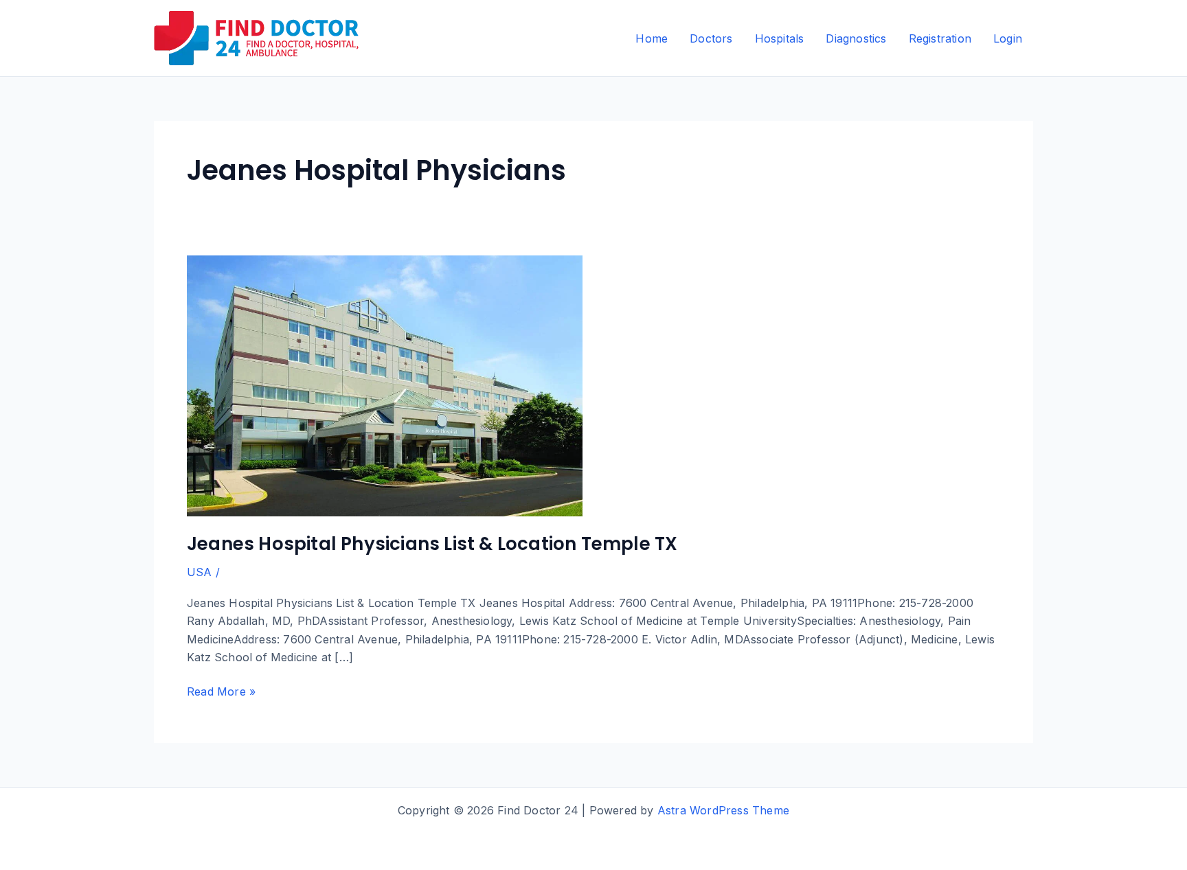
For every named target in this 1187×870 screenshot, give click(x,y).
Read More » (221, 692)
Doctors (711, 38)
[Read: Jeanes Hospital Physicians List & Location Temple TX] (385, 384)
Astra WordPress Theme (723, 810)
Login (1007, 38)
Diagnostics (856, 38)
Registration (940, 38)
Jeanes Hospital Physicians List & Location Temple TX (432, 543)
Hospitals (779, 38)
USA (199, 572)
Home (651, 38)
